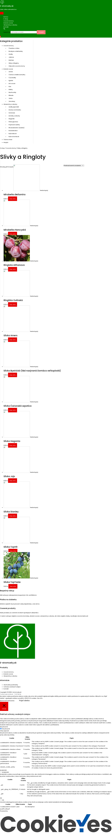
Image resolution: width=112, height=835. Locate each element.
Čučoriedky (12, 78)
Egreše (11, 80)
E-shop (6, 19)
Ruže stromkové (14, 136)
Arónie (11, 72)
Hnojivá (6, 142)
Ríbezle (11, 95)
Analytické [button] (3, 770)
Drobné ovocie (8, 23)
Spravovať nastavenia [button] (7, 701)
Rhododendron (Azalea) (16, 128)
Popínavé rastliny (14, 125)
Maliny (11, 89)
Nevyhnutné (6, 729)
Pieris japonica (13, 122)
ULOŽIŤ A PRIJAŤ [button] (5, 809)
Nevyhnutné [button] (4, 727)
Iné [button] (1, 798)
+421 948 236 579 (7, 619)
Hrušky (11, 54)
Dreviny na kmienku (15, 110)
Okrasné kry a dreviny (10, 25)
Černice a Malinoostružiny (17, 75)
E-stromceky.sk (6, 6)
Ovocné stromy (9, 21)
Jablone (11, 57)
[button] (58, 29)
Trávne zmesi (8, 139)
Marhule (11, 60)
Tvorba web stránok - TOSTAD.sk (10, 694)
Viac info (12, 199)
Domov (6, 17)
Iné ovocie (12, 83)
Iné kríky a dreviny (14, 116)
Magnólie (12, 119)
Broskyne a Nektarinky (16, 51)
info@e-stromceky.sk (9, 622)
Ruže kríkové (13, 133)
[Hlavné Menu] (2, 13)
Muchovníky (12, 92)
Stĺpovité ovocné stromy (17, 66)
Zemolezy (12, 101)
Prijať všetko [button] (24, 700)
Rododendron (13, 130)
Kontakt (6, 27)
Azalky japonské (14, 107)
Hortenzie (12, 113)
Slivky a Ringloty (14, 63)
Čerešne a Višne (14, 48)
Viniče (11, 98)
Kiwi (10, 86)
